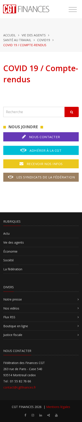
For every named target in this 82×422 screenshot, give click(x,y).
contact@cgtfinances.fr (19, 387)
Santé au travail (17, 40)
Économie (10, 251)
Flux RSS (9, 317)
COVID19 (43, 40)
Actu (6, 233)
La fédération (12, 269)
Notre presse (12, 299)
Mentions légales (58, 407)
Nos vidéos (11, 308)
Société (8, 260)
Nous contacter (44, 137)
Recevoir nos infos (44, 164)
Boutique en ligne (15, 326)
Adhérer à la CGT (45, 150)
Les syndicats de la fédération (45, 177)
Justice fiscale (12, 335)
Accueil (9, 35)
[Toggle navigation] (72, 9)
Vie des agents (34, 35)
